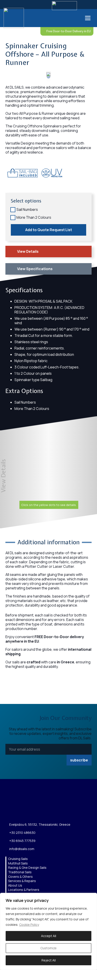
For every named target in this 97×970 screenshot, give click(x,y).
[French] (66, 17)
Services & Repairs (22, 881)
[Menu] (87, 18)
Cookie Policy (29, 924)
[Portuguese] (75, 17)
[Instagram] (7, 812)
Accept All (48, 936)
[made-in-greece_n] (7, 185)
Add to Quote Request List (48, 229)
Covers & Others (20, 876)
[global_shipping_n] (21, 185)
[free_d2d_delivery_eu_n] (14, 185)
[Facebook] (18, 812)
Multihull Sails (18, 863)
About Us (15, 885)
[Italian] (71, 17)
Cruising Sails (18, 859)
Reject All (49, 960)
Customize (48, 948)
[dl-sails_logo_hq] (14, 18)
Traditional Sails (20, 872)
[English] (62, 17)
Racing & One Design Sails (27, 867)
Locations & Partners (23, 889)
